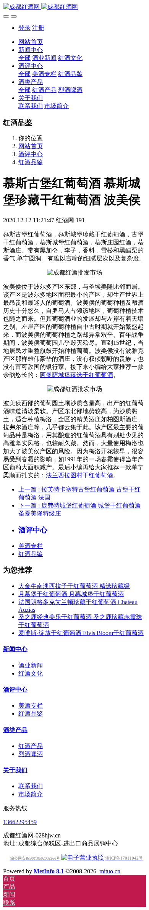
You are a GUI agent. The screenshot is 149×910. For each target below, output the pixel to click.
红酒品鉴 (30, 162)
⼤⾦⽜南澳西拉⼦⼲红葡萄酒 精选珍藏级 (74, 586)
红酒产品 (30, 746)
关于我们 (15, 770)
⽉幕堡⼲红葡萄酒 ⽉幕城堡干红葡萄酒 (71, 594)
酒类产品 (15, 730)
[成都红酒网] (74, 7)
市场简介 (30, 794)
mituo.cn (109, 871)
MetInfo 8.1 (49, 871)
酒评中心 (30, 154)
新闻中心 (15, 649)
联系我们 (30, 786)
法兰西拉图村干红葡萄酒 (79, 475)
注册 (38, 27)
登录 (24, 27)
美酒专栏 (30, 546)
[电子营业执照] (82, 857)
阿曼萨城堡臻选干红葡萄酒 (76, 375)
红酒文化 (30, 673)
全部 (24, 58)
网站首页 (30, 42)
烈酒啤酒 (30, 754)
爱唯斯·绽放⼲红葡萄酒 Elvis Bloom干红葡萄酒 (81, 633)
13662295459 (20, 822)
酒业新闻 (30, 665)
